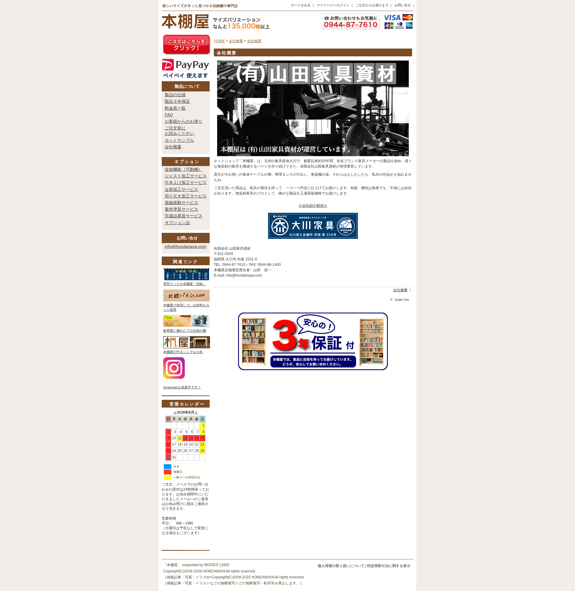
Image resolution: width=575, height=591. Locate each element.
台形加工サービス (181, 189)
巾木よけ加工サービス (186, 182)
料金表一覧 (175, 108)
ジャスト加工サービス (186, 176)
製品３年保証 (177, 101)
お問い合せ (402, 5)
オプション (187, 161)
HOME (219, 41)
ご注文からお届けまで (371, 5)
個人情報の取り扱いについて (341, 566)
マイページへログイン (333, 5)
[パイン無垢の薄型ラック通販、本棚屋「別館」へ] (186, 279)
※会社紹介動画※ (313, 205)
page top (402, 299)
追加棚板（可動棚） (183, 169)
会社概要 (173, 146)
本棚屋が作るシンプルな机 (183, 352)
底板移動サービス (181, 202)
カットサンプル (179, 140)
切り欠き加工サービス (186, 196)
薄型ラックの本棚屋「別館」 (184, 284)
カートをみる (301, 5)
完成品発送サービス (183, 215)
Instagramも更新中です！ (182, 387)
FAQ (169, 114)
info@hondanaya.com (185, 246)
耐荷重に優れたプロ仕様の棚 (184, 330)
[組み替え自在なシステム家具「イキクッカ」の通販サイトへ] (186, 326)
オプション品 (177, 222)
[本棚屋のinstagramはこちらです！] (174, 378)
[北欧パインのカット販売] (186, 300)
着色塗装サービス (181, 209)
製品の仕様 (175, 94)
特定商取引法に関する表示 (388, 566)
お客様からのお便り (183, 121)
